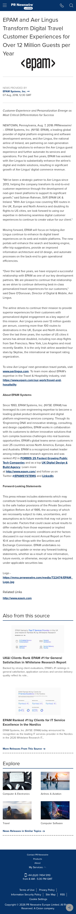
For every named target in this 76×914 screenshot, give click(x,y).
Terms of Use (26, 890)
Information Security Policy (26, 895)
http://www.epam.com (17, 598)
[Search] (71, 5)
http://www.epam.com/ (21, 471)
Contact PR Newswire (37, 854)
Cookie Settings (38, 899)
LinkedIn (47, 476)
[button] (38, 64)
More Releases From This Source (22, 749)
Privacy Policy (47, 890)
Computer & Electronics (16, 794)
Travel (6, 823)
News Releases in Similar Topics (22, 831)
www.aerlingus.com (16, 371)
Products (37, 859)
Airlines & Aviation (51, 794)
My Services (36, 867)
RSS (62, 895)
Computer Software (52, 823)
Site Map (51, 895)
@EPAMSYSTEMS (24, 476)
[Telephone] (62, 5)
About (37, 863)
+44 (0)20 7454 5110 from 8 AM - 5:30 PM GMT (37, 877)
